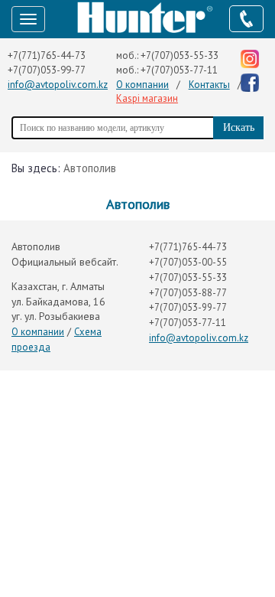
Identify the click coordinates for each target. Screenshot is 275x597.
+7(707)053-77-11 (179, 70)
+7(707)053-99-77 (47, 70)
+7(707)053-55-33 (179, 55)
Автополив (89, 168)
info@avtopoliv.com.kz (58, 84)
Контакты (209, 84)
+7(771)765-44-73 (47, 55)
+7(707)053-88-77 (188, 292)
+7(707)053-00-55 (188, 262)
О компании (142, 84)
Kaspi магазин (147, 98)
